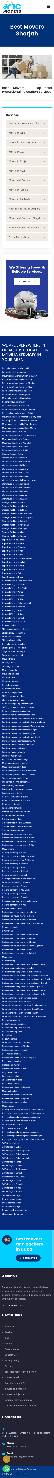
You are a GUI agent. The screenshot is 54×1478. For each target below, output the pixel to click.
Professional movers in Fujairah (16, 1087)
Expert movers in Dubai (12, 573)
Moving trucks (8, 659)
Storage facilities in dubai (13, 502)
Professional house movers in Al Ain (18, 949)
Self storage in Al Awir (12, 1165)
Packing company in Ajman (14, 893)
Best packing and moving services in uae (20, 1132)
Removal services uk (11, 804)
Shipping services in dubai (13, 633)
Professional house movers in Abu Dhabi (20, 934)
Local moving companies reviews (17, 789)
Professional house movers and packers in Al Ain (24, 994)
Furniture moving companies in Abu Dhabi (21, 737)
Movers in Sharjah (18, 161)
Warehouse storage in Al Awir (15, 469)
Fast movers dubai (10, 1076)
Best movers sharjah (11, 1053)
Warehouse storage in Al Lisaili (15, 472)
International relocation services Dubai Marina (22, 1009)
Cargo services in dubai (12, 655)
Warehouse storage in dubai (14, 457)
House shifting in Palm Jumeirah (16, 603)
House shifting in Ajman (12, 592)
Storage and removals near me (16, 811)
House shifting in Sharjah (13, 595)
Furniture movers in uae (13, 755)
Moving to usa (8, 677)
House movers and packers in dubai (18, 968)
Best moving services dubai (14, 1128)
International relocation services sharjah (20, 1012)
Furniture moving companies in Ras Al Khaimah (23, 722)
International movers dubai (14, 372)
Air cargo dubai (9, 662)
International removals (12, 808)
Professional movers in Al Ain (15, 1102)
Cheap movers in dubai (12, 1079)
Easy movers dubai (10, 1072)
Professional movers (11, 1065)
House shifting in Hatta (12, 610)
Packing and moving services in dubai (19, 1120)
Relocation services (11, 1020)
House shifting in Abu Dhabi (14, 588)
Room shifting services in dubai (16, 711)
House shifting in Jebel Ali (13, 606)
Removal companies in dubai (15, 796)
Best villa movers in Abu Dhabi (20, 1371)
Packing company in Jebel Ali (15, 863)
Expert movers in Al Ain (12, 550)
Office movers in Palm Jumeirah (16, 822)
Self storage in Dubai (11, 1147)
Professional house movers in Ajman (18, 938)
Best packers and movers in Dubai (17, 413)
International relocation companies (18, 1042)
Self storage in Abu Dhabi (13, 1176)
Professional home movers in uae (17, 834)
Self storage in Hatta (11, 1161)
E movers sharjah (10, 927)
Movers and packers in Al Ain (15, 450)
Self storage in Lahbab (12, 1173)
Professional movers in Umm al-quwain (19, 1057)
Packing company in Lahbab (14, 875)
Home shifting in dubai (12, 692)
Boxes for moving (10, 685)
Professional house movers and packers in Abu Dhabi (26, 979)
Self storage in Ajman (11, 1180)
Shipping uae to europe (12, 1214)
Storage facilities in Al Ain (13, 532)
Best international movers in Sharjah (18, 383)
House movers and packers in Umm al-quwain (22, 986)
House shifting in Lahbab (13, 618)
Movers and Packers (19, 180)
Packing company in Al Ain (14, 904)
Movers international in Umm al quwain (19, 375)
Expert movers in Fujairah (13, 543)
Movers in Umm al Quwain (22, 142)
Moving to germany (11, 681)
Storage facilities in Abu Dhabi (15, 524)
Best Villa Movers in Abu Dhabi (25, 123)
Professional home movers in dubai (18, 837)
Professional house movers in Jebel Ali (19, 912)
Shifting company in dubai (13, 696)
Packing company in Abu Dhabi (16, 890)
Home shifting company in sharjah (17, 703)
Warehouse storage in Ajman (15, 495)
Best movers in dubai (11, 1061)
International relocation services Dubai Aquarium (24, 1005)
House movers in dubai (12, 908)
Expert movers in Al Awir (13, 565)
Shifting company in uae (13, 700)
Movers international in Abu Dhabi (17, 398)
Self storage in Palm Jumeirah (15, 1158)
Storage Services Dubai (12, 454)
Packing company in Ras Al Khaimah (18, 860)
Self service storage (11, 1195)
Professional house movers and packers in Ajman (24, 990)
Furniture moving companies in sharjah (19, 729)
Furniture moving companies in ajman (19, 733)
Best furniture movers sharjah (15, 759)
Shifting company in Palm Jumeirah (18, 707)
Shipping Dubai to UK (11, 640)
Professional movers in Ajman (15, 1098)
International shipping (11, 636)
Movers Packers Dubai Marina (24, 227)
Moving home (8, 849)
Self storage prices (10, 1143)
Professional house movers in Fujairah (19, 953)
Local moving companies (13, 785)
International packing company (16, 882)
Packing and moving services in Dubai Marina (22, 1109)
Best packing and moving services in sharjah (22, 1135)
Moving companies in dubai (14, 767)
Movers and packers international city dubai (21, 416)
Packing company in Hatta (14, 867)
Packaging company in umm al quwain (19, 901)
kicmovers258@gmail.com (20, 1456)
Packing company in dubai (14, 852)
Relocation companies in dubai (16, 1027)
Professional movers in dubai (15, 1068)
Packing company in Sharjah (15, 897)
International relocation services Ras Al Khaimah (24, 1016)
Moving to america (10, 673)
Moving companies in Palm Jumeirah (18, 774)
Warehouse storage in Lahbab (15, 476)
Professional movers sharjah (15, 1050)
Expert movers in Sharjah (13, 547)
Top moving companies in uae (15, 778)
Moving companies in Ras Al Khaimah (19, 770)
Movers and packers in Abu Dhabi (17, 443)
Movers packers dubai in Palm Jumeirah (20, 424)
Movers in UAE (17, 151)
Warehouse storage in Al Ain (14, 498)
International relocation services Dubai (19, 998)
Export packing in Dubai (12, 577)
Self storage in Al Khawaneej (15, 1169)
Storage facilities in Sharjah (14, 528)
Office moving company (13, 830)
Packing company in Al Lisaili (15, 871)
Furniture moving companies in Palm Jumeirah (23, 718)
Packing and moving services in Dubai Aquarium (23, 1113)
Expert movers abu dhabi (13, 539)
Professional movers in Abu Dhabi (17, 1094)
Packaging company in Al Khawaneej (18, 878)
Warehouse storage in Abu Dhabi (16, 487)
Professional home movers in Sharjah (19, 841)
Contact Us (11, 1354)
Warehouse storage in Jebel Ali (16, 461)
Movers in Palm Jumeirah (13, 815)
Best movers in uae (11, 1083)
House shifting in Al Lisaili (13, 621)
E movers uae (8, 930)
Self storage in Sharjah (12, 1184)
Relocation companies (12, 1031)
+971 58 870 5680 (16, 1446)
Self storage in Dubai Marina (15, 1154)
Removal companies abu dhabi (16, 800)
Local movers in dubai (12, 793)
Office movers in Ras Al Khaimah (17, 826)
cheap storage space (11, 1202)
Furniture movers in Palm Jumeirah (18, 744)
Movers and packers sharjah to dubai (18, 409)
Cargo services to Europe (13, 651)
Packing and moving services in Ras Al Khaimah (23, 1139)
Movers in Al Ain (17, 170)
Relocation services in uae (14, 1024)
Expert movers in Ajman (13, 554)
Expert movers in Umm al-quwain (17, 558)
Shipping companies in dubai (15, 629)
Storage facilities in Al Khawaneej (17, 513)
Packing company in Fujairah (15, 886)
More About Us (14, 1305)
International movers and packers (17, 390)
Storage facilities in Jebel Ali (15, 506)
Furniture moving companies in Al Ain (18, 741)
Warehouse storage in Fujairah (15, 484)
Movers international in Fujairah (16, 394)
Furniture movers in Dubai (13, 748)
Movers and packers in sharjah (15, 405)
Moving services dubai (12, 1124)
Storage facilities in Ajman (14, 536)
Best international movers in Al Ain (17, 387)
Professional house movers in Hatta (18, 916)
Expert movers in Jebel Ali (13, 562)
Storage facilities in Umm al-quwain (18, 517)
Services (9, 1332)
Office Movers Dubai (20, 237)
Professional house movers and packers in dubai (23, 964)
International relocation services (16, 1001)
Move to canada (9, 670)
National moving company (13, 402)
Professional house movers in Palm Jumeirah (22, 923)
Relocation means (10, 1039)
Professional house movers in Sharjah (19, 942)
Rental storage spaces (12, 1199)
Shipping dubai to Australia (14, 647)
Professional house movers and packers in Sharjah (24, 983)
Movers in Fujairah (18, 189)
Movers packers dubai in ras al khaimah (19, 420)
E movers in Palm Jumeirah (14, 1210)
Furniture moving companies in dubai (18, 714)
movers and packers (15, 1388)
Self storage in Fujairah (12, 1191)
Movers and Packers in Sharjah (25, 218)
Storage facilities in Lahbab (14, 510)
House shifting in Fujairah (13, 584)
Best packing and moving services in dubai (21, 1117)
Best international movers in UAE (17, 379)
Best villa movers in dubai (13, 644)
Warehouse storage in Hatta (15, 465)
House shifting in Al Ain (12, 599)
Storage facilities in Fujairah (14, 521)
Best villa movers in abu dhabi (15, 368)
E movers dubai (9, 625)
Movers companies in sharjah (15, 763)
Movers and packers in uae (14, 431)
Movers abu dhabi (10, 1091)
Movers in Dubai (17, 132)
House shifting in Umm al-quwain (17, 580)
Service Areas (12, 1349)
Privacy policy (12, 1360)
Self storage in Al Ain (11, 1187)
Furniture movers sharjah (13, 752)
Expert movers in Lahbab (13, 569)
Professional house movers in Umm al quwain (22, 945)
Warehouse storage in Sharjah (15, 491)
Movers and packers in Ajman (15, 446)
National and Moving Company (25, 208)
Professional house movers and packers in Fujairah (25, 975)
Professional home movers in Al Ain (18, 845)
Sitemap (9, 1366)
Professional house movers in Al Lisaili (19, 919)
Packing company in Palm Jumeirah (18, 856)
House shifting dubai (11, 688)
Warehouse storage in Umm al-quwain (19, 480)
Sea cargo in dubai (10, 666)
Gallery (8, 1343)
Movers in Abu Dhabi (20, 199)
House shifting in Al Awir (13, 614)
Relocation (7, 1035)
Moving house (8, 957)
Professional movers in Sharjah (16, 1046)
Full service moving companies (16, 781)
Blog (7, 1338)
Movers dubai (12, 1377)
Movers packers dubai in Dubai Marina (19, 428)
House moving (8, 960)
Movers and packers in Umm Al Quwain (19, 435)
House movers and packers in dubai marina (21, 971)
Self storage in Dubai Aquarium (16, 1150)
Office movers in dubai (12, 819)
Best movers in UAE (15, 1383)
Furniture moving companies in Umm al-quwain (23, 726)
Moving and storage (11, 1206)
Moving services (9, 1106)
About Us (9, 1326)
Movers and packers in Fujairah (16, 439)
